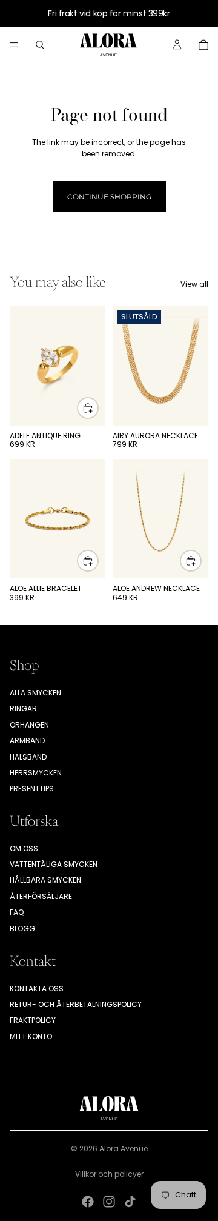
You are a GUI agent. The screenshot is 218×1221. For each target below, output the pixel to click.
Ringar (23, 708)
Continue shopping (109, 196)
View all (194, 284)
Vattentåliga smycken (53, 864)
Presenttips (32, 788)
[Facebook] (88, 1201)
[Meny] (14, 45)
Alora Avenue (123, 1148)
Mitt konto (31, 1036)
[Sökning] (40, 45)
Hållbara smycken (45, 880)
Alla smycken (35, 692)
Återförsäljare (41, 896)
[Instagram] (109, 1201)
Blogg (22, 928)
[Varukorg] (203, 45)
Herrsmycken (36, 773)
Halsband (28, 757)
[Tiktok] (130, 1201)
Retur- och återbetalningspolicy (76, 1004)
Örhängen (29, 725)
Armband (27, 740)
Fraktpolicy (33, 1020)
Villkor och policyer (109, 1174)
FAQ (17, 912)
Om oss (24, 848)
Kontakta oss (37, 988)
